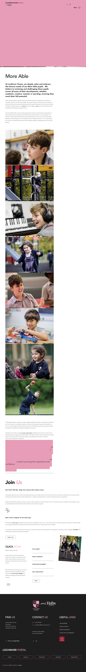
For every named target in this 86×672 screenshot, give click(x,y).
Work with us (42, 657)
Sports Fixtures (74, 657)
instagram (70, 4)
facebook (67, 4)
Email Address (37, 556)
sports (37, 106)
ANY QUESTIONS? (37, 572)
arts (33, 106)
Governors (26, 657)
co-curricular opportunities (26, 433)
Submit (36, 580)
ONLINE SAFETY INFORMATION (67, 632)
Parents (9, 657)
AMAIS (20, 665)
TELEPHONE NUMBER (39, 564)
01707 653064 (38, 622)
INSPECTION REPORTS (65, 629)
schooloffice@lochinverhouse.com (42, 625)
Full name (36, 549)
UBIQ (10, 665)
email (8, 584)
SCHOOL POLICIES (64, 626)
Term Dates (58, 657)
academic (24, 106)
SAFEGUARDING (63, 623)
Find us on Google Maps (13, 640)
